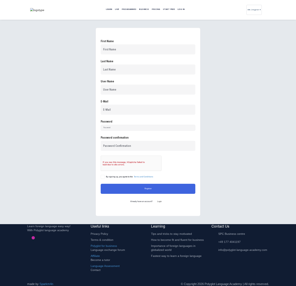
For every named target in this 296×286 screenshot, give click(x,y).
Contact (95, 270)
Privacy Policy (99, 233)
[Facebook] (26, 237)
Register (148, 189)
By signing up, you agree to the (129, 177)
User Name (107, 81)
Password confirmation (115, 137)
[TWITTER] (12, 52)
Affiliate (95, 255)
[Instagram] (33, 237)
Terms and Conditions (143, 177)
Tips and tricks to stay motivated (171, 233)
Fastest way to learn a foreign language (176, 255)
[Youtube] (36, 237)
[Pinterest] (30, 237)
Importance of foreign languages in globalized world (173, 247)
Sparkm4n (46, 284)
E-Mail (104, 101)
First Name (107, 41)
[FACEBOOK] (12, 61)
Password (106, 121)
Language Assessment (105, 266)
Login (159, 201)
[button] (264, 10)
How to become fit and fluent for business (177, 239)
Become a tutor (100, 259)
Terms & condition (102, 239)
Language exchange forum (108, 249)
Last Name (107, 61)
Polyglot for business (104, 245)
